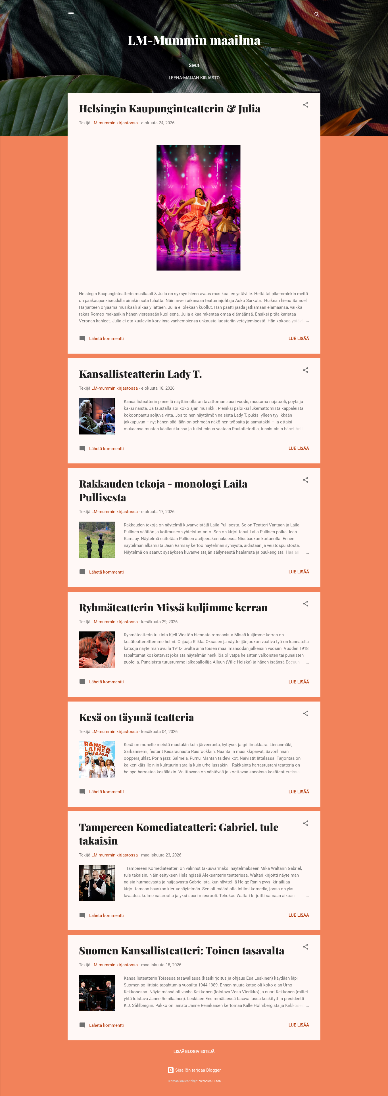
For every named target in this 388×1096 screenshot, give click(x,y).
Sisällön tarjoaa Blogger (197, 1070)
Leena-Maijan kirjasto (194, 77)
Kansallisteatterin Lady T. (140, 373)
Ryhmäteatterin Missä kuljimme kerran (173, 607)
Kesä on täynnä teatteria (136, 717)
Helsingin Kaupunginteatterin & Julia (169, 108)
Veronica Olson (210, 1081)
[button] (305, 105)
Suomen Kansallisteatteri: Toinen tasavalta (181, 950)
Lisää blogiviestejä (194, 1051)
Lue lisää (299, 338)
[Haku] (317, 15)
